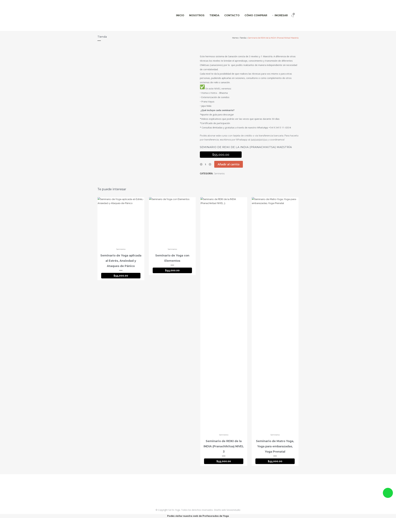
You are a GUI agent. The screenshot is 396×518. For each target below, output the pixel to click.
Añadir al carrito (228, 164)
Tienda (243, 38)
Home (235, 38)
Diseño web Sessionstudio (227, 509)
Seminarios (219, 173)
